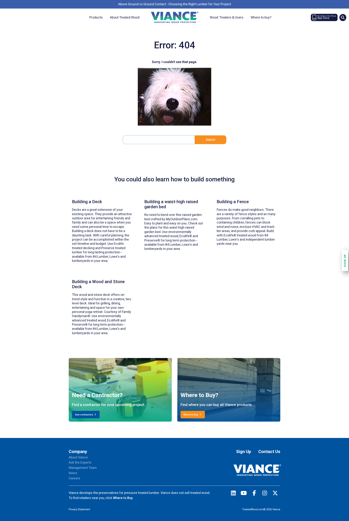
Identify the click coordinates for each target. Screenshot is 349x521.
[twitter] (275, 494)
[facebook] (254, 494)
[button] (342, 17)
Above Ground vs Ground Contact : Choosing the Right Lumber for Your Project (174, 4)
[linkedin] (233, 494)
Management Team (83, 468)
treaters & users (226, 17)
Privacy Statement (79, 509)
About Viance (78, 457)
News (73, 473)
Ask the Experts (80, 462)
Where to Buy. (123, 498)
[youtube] (243, 494)
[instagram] (264, 494)
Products (96, 17)
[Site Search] (342, 17)
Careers (74, 478)
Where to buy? (261, 17)
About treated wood (124, 17)
